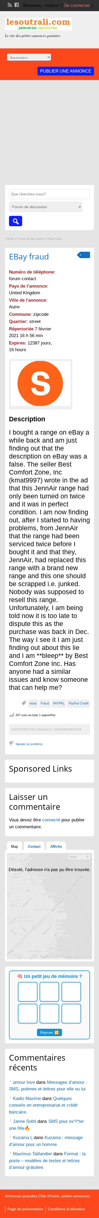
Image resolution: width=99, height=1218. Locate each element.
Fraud (45, 703)
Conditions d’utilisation (66, 1209)
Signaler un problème (29, 744)
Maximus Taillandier (32, 1153)
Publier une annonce (65, 71)
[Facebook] (16, 4)
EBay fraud (29, 256)
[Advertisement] (49, 132)
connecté (52, 819)
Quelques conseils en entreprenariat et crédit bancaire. (43, 1105)
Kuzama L (22, 1137)
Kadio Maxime (27, 1098)
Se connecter (77, 5)
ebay (33, 703)
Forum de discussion (30, 238)
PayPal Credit (78, 703)
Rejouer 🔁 (49, 1032)
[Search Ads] (15, 221)
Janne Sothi (24, 1121)
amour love (24, 1082)
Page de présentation (25, 1209)
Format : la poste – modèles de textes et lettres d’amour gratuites (47, 1160)
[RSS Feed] (9, 4)
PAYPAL (59, 703)
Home (10, 238)
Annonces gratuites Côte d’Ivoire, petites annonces (47, 1196)
